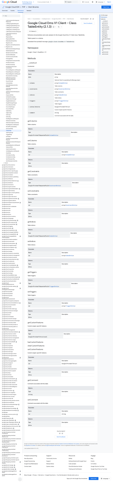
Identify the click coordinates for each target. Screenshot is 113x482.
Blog (92, 458)
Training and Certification (75, 469)
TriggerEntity (63, 101)
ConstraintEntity (64, 89)
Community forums (51, 458)
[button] (11, 47)
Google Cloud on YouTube (97, 466)
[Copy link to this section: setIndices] (37, 241)
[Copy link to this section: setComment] (39, 400)
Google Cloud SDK (12, 7)
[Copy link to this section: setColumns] (38, 141)
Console (86, 2)
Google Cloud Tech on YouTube (99, 469)
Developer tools (46, 18)
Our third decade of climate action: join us (68, 475)
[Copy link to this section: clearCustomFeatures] (46, 346)
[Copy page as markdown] (58, 26)
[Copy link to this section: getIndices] (37, 222)
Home (29, 18)
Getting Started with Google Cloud (77, 461)
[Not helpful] (93, 19)
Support (48, 461)
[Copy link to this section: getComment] (39, 380)
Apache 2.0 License (30, 445)
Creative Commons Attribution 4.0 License (69, 443)
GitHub (70, 458)
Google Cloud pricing (29, 461)
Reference (21, 10)
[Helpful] (90, 19)
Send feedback (88, 23)
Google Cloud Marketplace (31, 463)
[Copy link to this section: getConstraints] (41, 172)
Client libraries (33, 7)
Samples (29, 10)
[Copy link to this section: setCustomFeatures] (44, 350)
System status (50, 466)
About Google (27, 475)
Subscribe (93, 478)
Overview (5, 10)
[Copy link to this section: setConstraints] (40, 191)
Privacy (35, 475)
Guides (13, 10)
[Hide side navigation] (20, 479)
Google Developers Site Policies (52, 445)
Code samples (72, 463)
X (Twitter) (93, 463)
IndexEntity (62, 95)
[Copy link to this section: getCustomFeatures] (45, 323)
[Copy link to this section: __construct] (38, 63)
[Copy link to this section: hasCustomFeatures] (45, 342)
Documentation (36, 18)
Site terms (41, 475)
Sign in (109, 2)
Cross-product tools (43, 2)
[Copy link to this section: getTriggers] (38, 272)
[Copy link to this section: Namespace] (40, 48)
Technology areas (27, 2)
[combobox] (72, 1)
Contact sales (27, 466)
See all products (28, 458)
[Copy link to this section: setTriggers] (38, 292)
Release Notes (50, 463)
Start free (106, 7)
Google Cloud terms (50, 475)
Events (92, 461)
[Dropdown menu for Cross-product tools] (51, 2)
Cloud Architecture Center (75, 466)
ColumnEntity (63, 83)
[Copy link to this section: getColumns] (38, 121)
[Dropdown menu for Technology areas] (34, 2)
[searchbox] (11, 16)
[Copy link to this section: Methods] (38, 59)
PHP (23, 7)
